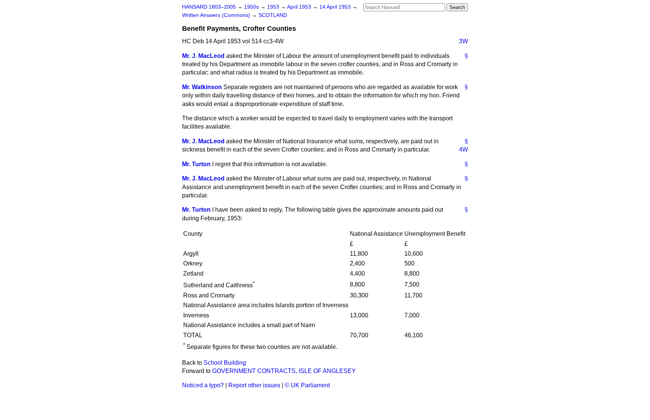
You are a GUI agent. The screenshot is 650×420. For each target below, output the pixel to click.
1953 (274, 7)
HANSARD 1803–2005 (209, 7)
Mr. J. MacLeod (203, 56)
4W (463, 149)
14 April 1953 (335, 7)
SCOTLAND (272, 15)
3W (463, 41)
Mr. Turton (196, 164)
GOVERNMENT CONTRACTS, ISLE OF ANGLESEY (284, 371)
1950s (252, 7)
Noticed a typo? (203, 385)
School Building (225, 362)
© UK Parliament (307, 385)
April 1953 (300, 7)
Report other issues (254, 385)
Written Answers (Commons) (217, 15)
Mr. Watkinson (202, 87)
